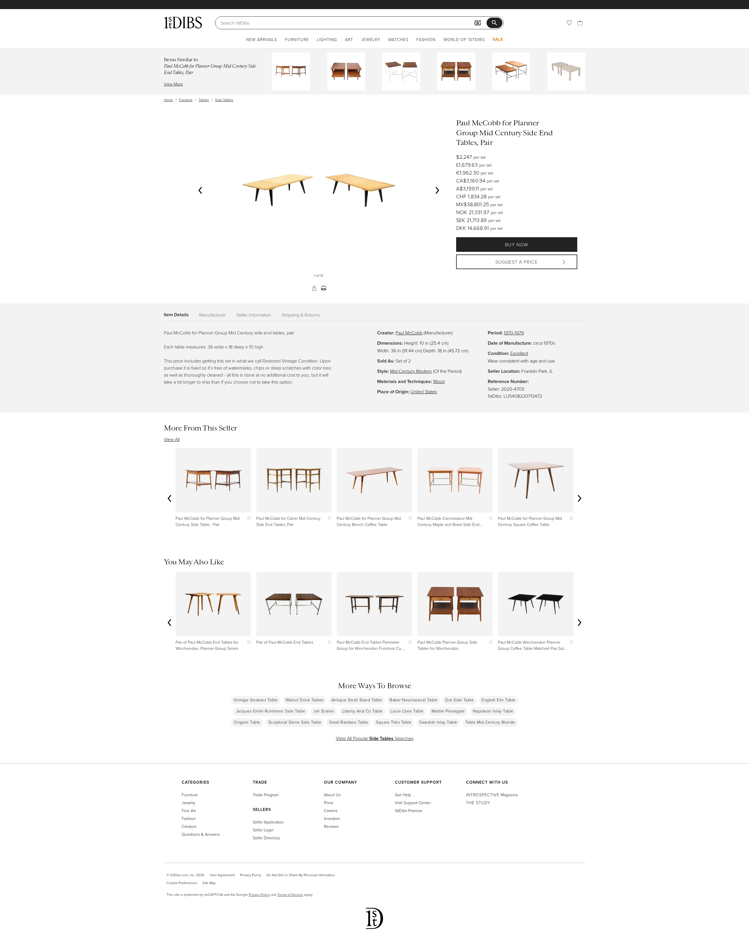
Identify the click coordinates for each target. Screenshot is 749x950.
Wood (439, 381)
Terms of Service (290, 894)
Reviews (331, 826)
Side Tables (224, 99)
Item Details (176, 314)
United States (423, 391)
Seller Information (253, 315)
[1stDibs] (183, 22)
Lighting (327, 39)
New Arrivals (261, 39)
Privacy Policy (250, 874)
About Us (332, 794)
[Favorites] (569, 22)
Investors (332, 818)
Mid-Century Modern (411, 371)
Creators (189, 826)
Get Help (403, 794)
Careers (330, 810)
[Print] (323, 288)
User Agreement (222, 874)
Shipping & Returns (301, 315)
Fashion (426, 39)
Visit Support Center (413, 802)
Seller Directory (266, 837)
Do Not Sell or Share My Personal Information (301, 874)
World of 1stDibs (464, 39)
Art (349, 39)
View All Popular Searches (374, 738)
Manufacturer (212, 315)
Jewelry (370, 39)
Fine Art (189, 810)
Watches (398, 39)
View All (172, 439)
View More (173, 84)
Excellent (519, 353)
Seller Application (268, 822)
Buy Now (516, 244)
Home (168, 99)
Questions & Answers (201, 834)
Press (328, 802)
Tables (204, 99)
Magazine (492, 794)
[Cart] (580, 22)
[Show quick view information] (247, 518)
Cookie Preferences (181, 882)
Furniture (297, 39)
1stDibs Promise (408, 810)
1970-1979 (514, 332)
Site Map (209, 882)
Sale (498, 39)
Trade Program (266, 794)
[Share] (314, 288)
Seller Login (263, 830)
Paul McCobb (409, 332)
